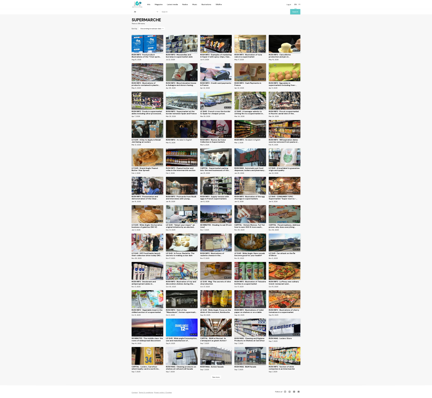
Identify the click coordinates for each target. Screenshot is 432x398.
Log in (289, 4)
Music (194, 4)
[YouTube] (298, 391)
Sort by (134, 29)
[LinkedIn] (289, 391)
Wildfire (219, 4)
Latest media (172, 4)
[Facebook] (285, 391)
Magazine (159, 4)
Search (295, 12)
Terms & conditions (146, 392)
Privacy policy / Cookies (163, 392)
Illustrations (206, 4)
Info (148, 4)
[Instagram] (294, 391)
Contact (135, 392)
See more (216, 377)
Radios (185, 4)
